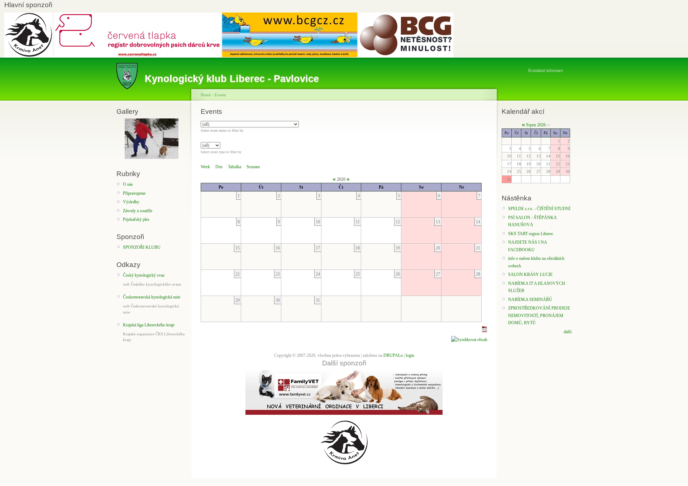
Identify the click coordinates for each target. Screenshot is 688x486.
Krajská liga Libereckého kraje (149, 324)
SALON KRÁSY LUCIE (530, 274)
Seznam (253, 166)
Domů (206, 95)
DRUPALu (393, 355)
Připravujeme (134, 193)
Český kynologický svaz (143, 275)
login (410, 355)
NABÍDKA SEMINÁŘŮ (530, 299)
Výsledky (131, 201)
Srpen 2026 (536, 124)
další (568, 331)
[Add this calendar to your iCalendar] (484, 330)
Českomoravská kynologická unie (151, 297)
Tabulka (234, 166)
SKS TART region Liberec (530, 233)
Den (219, 166)
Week (205, 166)
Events (220, 95)
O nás (128, 184)
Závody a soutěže (137, 210)
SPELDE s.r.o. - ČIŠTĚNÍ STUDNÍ (539, 208)
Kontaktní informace (545, 70)
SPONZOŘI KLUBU (142, 247)
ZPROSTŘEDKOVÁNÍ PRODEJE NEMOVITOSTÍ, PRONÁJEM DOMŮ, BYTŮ (539, 315)
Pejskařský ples (136, 219)
